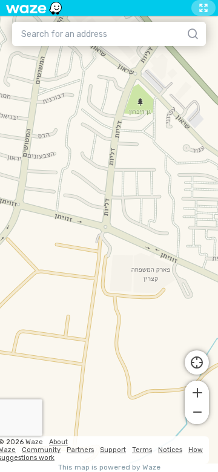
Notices (170, 450)
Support (113, 450)
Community (41, 450)
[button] (197, 391)
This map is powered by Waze (109, 467)
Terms (142, 450)
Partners (80, 450)
